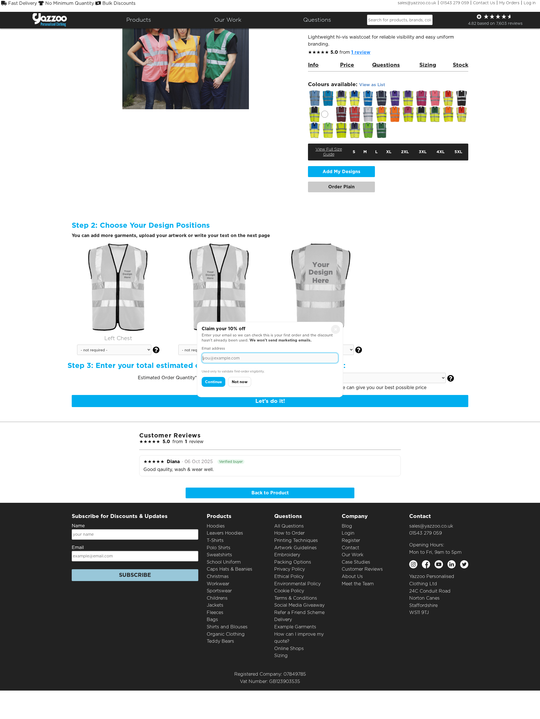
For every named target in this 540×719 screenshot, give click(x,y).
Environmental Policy (297, 583)
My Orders (509, 3)
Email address (213, 348)
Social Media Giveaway (299, 605)
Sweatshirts (219, 554)
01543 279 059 (454, 3)
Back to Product (270, 492)
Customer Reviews (362, 569)
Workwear (218, 583)
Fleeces (215, 612)
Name (78, 525)
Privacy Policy (289, 569)
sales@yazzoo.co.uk (417, 3)
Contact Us (484, 3)
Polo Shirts (218, 547)
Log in (530, 3)
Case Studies (356, 562)
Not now (240, 382)
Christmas (218, 576)
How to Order (289, 533)
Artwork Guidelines (295, 547)
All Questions (289, 526)
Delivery (283, 619)
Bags (212, 619)
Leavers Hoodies (225, 533)
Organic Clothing (226, 634)
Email (78, 547)
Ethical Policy (289, 576)
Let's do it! (270, 401)
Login (348, 533)
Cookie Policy (289, 590)
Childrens (217, 598)
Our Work (352, 554)
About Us (352, 576)
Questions (317, 19)
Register (351, 540)
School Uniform (224, 562)
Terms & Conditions (295, 598)
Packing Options (292, 562)
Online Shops (289, 648)
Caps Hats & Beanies (229, 569)
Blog (347, 526)
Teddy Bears (220, 641)
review (360, 52)
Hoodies (216, 526)
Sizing (281, 655)
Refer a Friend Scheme (299, 612)
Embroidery (287, 554)
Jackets (215, 605)
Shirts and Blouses (227, 626)
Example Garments (295, 626)
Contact (350, 547)
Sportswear (219, 590)
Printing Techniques (296, 540)
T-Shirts (215, 540)
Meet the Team (358, 583)
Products (138, 19)
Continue (213, 382)
